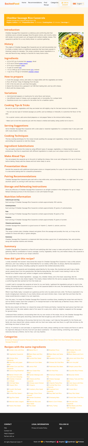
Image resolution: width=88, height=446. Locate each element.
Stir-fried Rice (53, 370)
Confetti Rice (73, 385)
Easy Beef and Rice (55, 393)
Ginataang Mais (54, 397)
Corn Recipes (49, 340)
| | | (64, 442)
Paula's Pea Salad (15, 406)
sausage (29, 61)
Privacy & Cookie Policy (39, 428)
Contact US (8, 431)
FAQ (5, 428)
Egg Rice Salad (14, 397)
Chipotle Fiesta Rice (55, 383)
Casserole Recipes (25, 340)
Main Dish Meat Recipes (62, 340)
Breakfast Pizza (54, 350)
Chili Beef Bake (14, 383)
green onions (23, 63)
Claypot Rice (13, 385)
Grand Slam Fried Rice (76, 397)
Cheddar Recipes (38, 340)
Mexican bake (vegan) (16, 401)
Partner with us (9, 436)
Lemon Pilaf (33, 366)
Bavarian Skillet (74, 375)
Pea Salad (32, 406)
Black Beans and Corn (76, 354)
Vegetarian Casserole (16, 354)
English (79, 4)
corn (32, 69)
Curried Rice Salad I (15, 393)
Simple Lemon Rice (75, 366)
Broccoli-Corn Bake (35, 362)
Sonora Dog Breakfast (16, 370)
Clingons (32, 385)
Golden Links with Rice (16, 350)
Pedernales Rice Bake (56, 366)
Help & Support (9, 433)
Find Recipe (46, 3)
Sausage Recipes (11, 342)
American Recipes (12, 340)
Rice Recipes (76, 340)
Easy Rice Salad (74, 393)
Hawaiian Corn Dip (55, 358)
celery (23, 65)
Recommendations (35, 2)
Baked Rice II (33, 350)
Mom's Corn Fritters (55, 401)
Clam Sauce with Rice (76, 383)
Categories (54, 2)
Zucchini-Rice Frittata (76, 370)
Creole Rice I (73, 389)
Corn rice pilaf (73, 362)
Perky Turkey (53, 406)
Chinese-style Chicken (36, 383)
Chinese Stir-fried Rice (56, 362)
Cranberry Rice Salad (36, 389)
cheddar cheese (33, 72)
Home (24, 2)
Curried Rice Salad (35, 358)
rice (20, 67)
